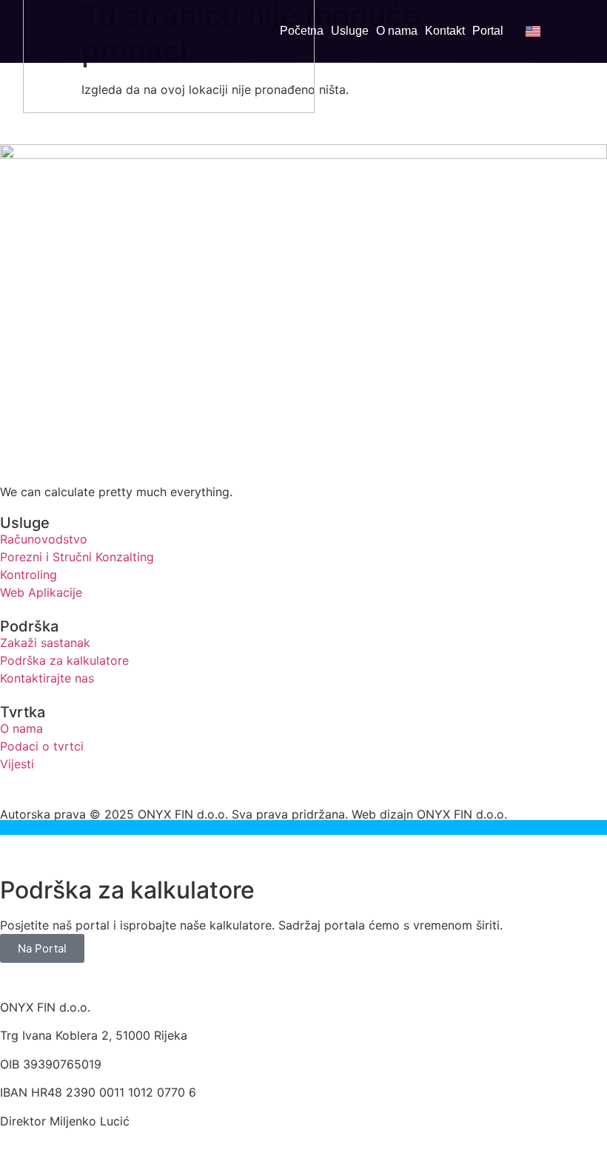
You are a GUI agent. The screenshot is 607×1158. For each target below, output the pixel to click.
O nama (396, 30)
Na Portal (42, 948)
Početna (301, 30)
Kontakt (445, 30)
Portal (487, 30)
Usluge (350, 30)
